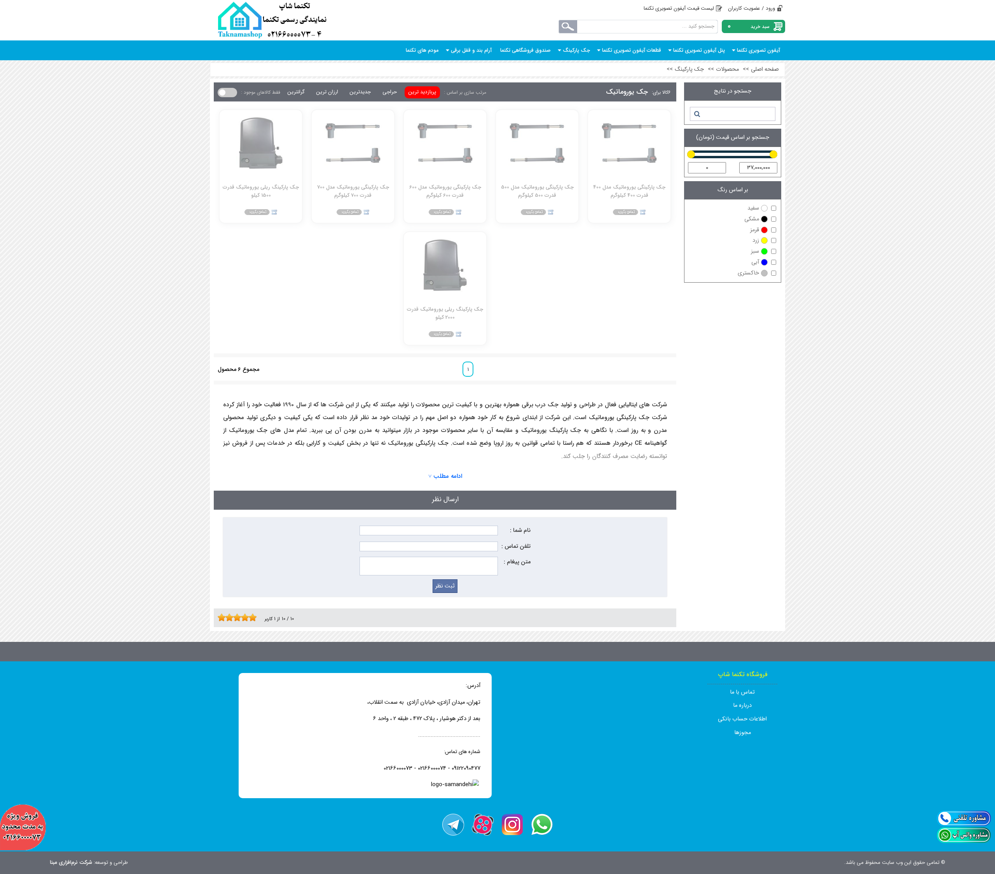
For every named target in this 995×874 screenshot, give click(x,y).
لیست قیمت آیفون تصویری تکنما (679, 8)
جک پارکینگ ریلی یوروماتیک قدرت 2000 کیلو (445, 313)
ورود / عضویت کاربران (751, 8)
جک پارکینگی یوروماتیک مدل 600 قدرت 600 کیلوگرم (445, 191)
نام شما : (520, 530)
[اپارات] (483, 825)
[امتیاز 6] (239, 617)
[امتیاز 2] (223, 617)
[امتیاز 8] (247, 617)
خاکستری (748, 273)
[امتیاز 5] (235, 617)
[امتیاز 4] (231, 617)
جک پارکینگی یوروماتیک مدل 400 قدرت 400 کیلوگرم (629, 191)
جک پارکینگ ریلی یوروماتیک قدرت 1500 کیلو (261, 191)
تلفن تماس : (516, 546)
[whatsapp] (542, 825)
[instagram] (512, 825)
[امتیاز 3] (227, 617)
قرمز (754, 229)
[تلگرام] (453, 825)
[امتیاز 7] (243, 617)
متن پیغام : (517, 562)
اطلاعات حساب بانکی (742, 719)
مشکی (751, 219)
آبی (755, 262)
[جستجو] (696, 114)
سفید (753, 208)
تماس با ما (742, 692)
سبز (755, 251)
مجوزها (742, 732)
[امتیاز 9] (251, 617)
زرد (755, 240)
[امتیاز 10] (255, 617)
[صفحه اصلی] (272, 20)
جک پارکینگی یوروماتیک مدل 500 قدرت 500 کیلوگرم (537, 191)
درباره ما (742, 705)
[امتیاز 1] (220, 617)
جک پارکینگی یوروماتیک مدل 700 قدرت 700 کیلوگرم (353, 191)
